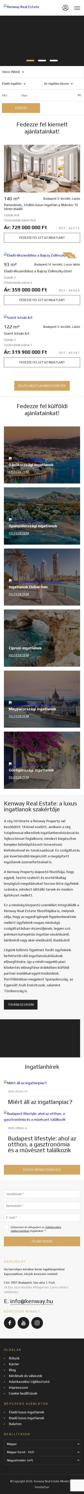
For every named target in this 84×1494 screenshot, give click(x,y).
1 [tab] (30, 60)
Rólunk (14, 1358)
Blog (12, 1370)
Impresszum (18, 1387)
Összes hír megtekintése (42, 1169)
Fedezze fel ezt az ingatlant (42, 237)
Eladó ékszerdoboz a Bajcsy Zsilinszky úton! (38, 271)
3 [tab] (54, 60)
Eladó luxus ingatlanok (26, 1412)
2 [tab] (42, 60)
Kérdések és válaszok (25, 1376)
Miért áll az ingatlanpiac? (40, 1101)
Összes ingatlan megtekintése (42, 385)
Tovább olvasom (21, 1004)
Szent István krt (16, 333)
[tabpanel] (42, 41)
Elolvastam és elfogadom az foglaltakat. (36, 1229)
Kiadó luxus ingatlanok (26, 1418)
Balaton (15, 1424)
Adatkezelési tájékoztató (29, 1382)
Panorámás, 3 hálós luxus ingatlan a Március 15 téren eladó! (41, 207)
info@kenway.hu (31, 1301)
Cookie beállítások (23, 1393)
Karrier (14, 1364)
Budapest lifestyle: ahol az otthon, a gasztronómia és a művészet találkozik (42, 1144)
